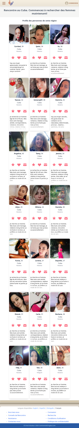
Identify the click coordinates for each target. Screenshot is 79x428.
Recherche (52, 415)
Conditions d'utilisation (57, 418)
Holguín (39, 373)
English (35, 408)
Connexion (52, 412)
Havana (18, 51)
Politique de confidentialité (58, 421)
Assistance (12, 418)
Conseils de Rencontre (17, 415)
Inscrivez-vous (13, 412)
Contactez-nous (14, 421)
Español (42, 408)
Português (50, 408)
